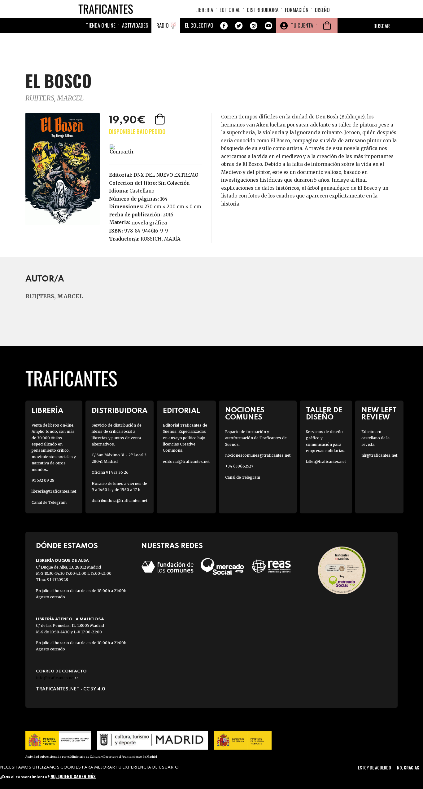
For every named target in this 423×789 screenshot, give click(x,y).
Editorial (230, 10)
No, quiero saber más (73, 776)
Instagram (253, 25)
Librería (47, 410)
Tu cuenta (302, 25)
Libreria (204, 10)
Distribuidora (262, 10)
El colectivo (199, 25)
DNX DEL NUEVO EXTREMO (165, 175)
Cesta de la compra (327, 25)
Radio (162, 25)
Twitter (238, 25)
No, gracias (408, 767)
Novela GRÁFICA (149, 222)
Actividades (135, 25)
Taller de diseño (324, 414)
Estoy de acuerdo (374, 767)
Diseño (322, 10)
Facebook (223, 25)
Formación (296, 10)
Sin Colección (174, 183)
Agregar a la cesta (160, 119)
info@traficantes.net (57, 678)
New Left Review (379, 414)
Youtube (268, 25)
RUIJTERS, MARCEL (54, 98)
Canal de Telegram (49, 502)
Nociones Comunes (244, 414)
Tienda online (101, 25)
